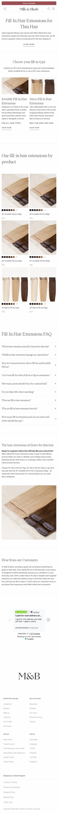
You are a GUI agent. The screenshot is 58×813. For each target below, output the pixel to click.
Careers (32, 721)
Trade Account (8, 744)
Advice (6, 734)
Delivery (6, 708)
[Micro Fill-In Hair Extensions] (43, 85)
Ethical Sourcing (36, 717)
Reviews (33, 708)
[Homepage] (29, 8)
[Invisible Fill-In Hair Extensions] (15, 85)
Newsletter (34, 739)
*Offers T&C (8, 802)
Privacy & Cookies (10, 782)
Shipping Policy (9, 792)
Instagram (33, 744)
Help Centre (7, 739)
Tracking (6, 717)
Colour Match (8, 761)
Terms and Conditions (11, 787)
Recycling (33, 704)
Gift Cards (7, 726)
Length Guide (8, 757)
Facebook (33, 761)
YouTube (33, 757)
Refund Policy (8, 797)
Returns (6, 712)
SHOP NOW (6, 127)
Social (32, 734)
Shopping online (10, 698)
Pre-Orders (7, 721)
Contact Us (7, 704)
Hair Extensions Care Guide (13, 748)
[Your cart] (53, 8)
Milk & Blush (35, 698)
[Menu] (10, 8)
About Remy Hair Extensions (14, 752)
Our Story (33, 712)
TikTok (32, 748)
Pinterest (33, 752)
